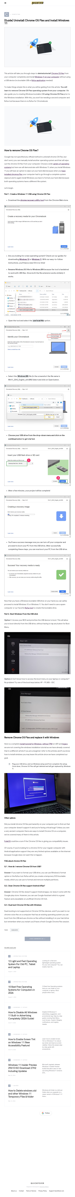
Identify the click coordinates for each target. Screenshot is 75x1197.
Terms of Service (31, 1191)
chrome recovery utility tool (32, 200)
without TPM (47, 744)
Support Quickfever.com (56, 1191)
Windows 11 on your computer (47, 77)
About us (14, 1191)
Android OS (15, 930)
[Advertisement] (19, 1140)
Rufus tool (29, 608)
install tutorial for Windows (31, 744)
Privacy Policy (42, 1191)
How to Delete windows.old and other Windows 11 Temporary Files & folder (22, 1093)
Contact (21, 1191)
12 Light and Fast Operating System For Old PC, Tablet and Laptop (22, 964)
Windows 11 (37, 259)
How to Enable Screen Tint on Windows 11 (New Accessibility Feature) (21, 1042)
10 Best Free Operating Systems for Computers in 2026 (21, 989)
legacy (65, 744)
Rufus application (38, 80)
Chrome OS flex (57, 73)
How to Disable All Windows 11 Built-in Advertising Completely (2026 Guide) (22, 1015)
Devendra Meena (44, 1187)
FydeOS (7, 841)
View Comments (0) (36, 939)
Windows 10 (24, 259)
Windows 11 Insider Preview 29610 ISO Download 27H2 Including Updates (22, 1068)
